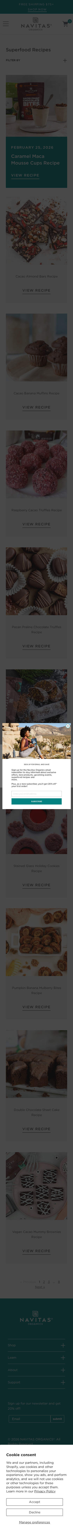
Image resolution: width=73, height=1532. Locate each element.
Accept (34, 1502)
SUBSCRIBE (36, 801)
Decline (34, 1512)
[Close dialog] (68, 726)
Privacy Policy (44, 1491)
